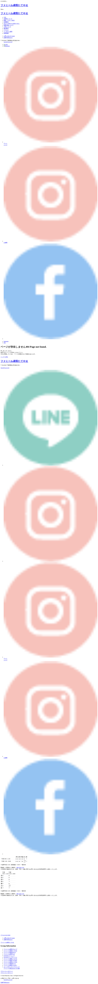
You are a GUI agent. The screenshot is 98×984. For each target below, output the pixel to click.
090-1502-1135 (20, 867)
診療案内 (6, 22)
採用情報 (6, 33)
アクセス (6, 30)
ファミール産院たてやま (7, 942)
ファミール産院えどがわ (10, 962)
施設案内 (6, 28)
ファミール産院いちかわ (10, 958)
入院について (7, 26)
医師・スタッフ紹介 (9, 20)
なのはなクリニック (9, 955)
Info (5, 342)
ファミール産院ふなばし (10, 965)
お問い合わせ (9, 36)
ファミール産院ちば (9, 954)
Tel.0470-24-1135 (8, 42)
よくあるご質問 (8, 31)
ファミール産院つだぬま (10, 960)
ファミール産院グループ (10, 949)
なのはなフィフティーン (10, 957)
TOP (5, 17)
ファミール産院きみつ (10, 952)
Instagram (6, 341)
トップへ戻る (4, 357)
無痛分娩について (8, 25)
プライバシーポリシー (7, 971)
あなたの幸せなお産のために (12, 23)
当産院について (8, 18)
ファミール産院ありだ (10, 963)
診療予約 (8, 37)
